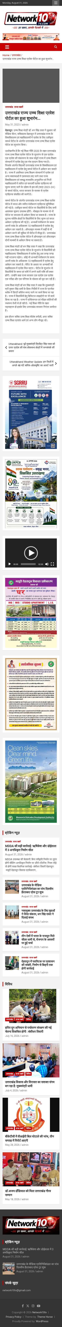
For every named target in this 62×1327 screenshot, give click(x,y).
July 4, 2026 (11, 1090)
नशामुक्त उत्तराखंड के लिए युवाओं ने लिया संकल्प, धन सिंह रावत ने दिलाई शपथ (38, 914)
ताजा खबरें (18, 107)
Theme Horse (45, 1316)
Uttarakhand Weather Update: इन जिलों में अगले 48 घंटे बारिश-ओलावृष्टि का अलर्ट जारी (31, 363)
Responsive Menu (55, 3)
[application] (31, 553)
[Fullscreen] (52, 564)
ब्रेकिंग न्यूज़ (12, 833)
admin (25, 124)
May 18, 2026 (12, 1199)
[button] (31, 553)
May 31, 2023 (12, 124)
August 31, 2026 (14, 854)
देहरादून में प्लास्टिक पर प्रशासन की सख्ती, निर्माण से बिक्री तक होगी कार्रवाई (38, 965)
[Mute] (47, 564)
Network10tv (39, 1312)
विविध (8, 984)
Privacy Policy (13, 1316)
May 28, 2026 (12, 1145)
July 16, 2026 (12, 1036)
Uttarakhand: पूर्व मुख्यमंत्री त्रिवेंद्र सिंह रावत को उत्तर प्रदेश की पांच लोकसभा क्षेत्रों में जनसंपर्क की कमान (32, 347)
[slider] (28, 564)
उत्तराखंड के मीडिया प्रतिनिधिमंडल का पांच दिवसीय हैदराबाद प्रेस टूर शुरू (37, 888)
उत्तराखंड (9, 107)
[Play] (9, 564)
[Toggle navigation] (7, 47)
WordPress (42, 1321)
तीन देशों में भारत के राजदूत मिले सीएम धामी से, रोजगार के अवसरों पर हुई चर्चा (38, 939)
